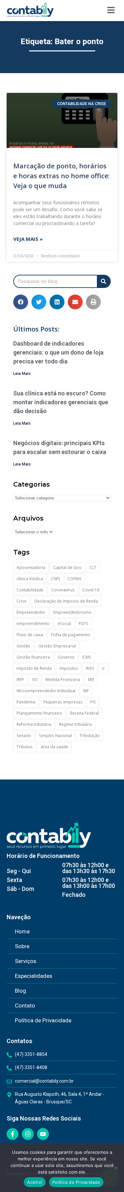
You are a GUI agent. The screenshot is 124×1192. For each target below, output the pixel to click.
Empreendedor (31, 612)
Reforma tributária (34, 724)
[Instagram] (28, 1134)
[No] (115, 1168)
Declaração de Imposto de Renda (66, 601)
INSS (90, 668)
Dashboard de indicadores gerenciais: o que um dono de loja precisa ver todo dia (58, 352)
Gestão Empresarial (57, 646)
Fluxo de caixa (30, 635)
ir (103, 668)
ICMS (86, 657)
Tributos (25, 747)
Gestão (23, 646)
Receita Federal (84, 713)
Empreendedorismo (72, 612)
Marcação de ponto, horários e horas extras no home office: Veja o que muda (61, 175)
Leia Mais (22, 373)
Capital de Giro (67, 567)
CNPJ (55, 579)
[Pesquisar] (103, 281)
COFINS (74, 579)
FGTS (83, 623)
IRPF (20, 679)
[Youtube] (43, 1134)
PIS (93, 702)
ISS (35, 679)
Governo (66, 657)
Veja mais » (28, 239)
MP (86, 691)
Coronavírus (63, 590)
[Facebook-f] (13, 1134)
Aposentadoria (31, 567)
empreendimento (33, 623)
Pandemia (26, 702)
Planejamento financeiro (39, 713)
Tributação (89, 735)
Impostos (69, 668)
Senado (24, 735)
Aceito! (34, 1182)
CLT (92, 567)
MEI (91, 679)
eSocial (64, 623)
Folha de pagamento (70, 635)
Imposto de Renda (34, 668)
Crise (21, 601)
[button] (111, 10)
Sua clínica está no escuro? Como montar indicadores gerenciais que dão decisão (60, 402)
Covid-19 (90, 590)
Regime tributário (75, 724)
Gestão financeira (33, 657)
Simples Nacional (55, 735)
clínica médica (30, 579)
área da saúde (54, 747)
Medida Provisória (62, 679)
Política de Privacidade (76, 1182)
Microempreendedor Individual (46, 691)
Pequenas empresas (63, 702)
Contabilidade (30, 590)
